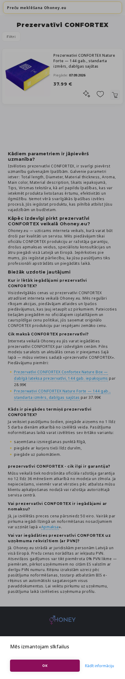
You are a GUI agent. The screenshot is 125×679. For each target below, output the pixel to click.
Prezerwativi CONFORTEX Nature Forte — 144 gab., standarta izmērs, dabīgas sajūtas (84, 61)
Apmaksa (50, 526)
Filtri (11, 36)
